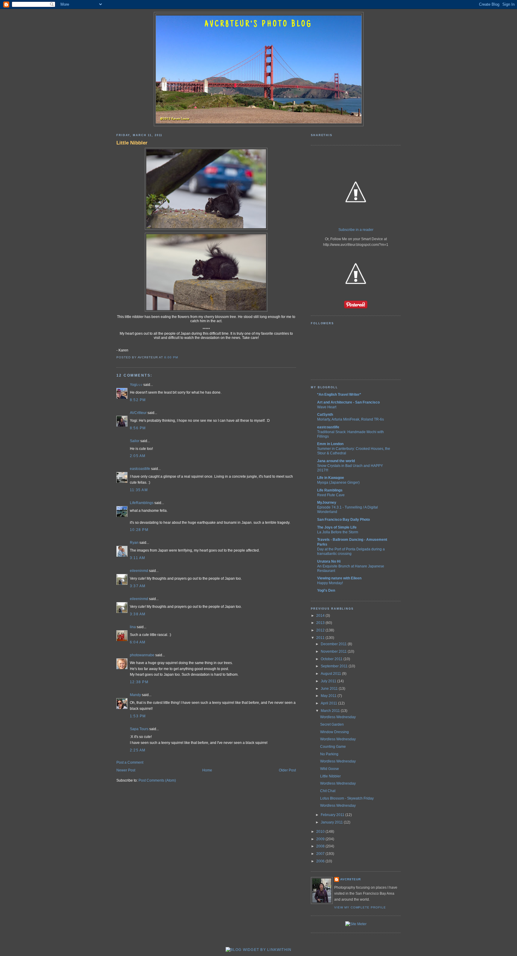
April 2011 (329, 703)
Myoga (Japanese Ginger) (338, 482)
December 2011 (334, 644)
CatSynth (325, 414)
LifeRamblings (141, 503)
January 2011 (332, 822)
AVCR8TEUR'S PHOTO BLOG (258, 24)
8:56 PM (138, 428)
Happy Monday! (330, 583)
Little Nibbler (132, 143)
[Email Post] (179, 357)
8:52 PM (138, 400)
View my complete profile (360, 907)
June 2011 (330, 688)
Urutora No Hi (328, 561)
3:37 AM (138, 586)
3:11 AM (137, 558)
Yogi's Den (326, 590)
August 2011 (331, 674)
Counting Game (333, 747)
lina (133, 627)
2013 (321, 623)
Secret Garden (332, 724)
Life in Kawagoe (330, 478)
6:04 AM (138, 642)
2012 (321, 630)
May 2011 (329, 696)
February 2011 (333, 815)
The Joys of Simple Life (337, 527)
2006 (321, 861)
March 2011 (331, 711)
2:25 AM (138, 750)
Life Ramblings (330, 490)
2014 (321, 616)
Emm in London (330, 444)
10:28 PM (139, 530)
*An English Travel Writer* (339, 394)
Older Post (287, 770)
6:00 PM (171, 357)
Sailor (134, 441)
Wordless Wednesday (338, 717)
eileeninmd (139, 571)
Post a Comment (129, 762)
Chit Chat (327, 791)
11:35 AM (139, 490)
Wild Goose (329, 769)
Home (207, 770)
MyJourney (326, 502)
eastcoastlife (140, 469)
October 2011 (332, 659)
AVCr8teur (138, 413)
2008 (321, 846)
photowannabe (142, 655)
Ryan (134, 543)
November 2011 (334, 651)
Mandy (135, 695)
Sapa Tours (139, 729)
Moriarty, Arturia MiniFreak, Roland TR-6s (350, 419)
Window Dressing (334, 732)
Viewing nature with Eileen (339, 578)
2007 (321, 854)
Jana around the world (336, 461)
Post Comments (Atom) (157, 780)
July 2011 (329, 681)
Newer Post (125, 770)
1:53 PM (138, 716)
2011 (321, 638)
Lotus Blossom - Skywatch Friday (347, 798)
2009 (321, 839)
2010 (321, 831)
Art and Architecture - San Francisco (348, 402)
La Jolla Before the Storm (337, 532)
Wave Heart (326, 407)
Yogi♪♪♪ (136, 385)
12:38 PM (139, 682)
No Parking (329, 754)
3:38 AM (138, 614)
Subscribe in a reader (355, 230)
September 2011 (335, 666)
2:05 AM (138, 456)
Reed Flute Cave (331, 495)
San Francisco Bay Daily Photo (343, 519)
